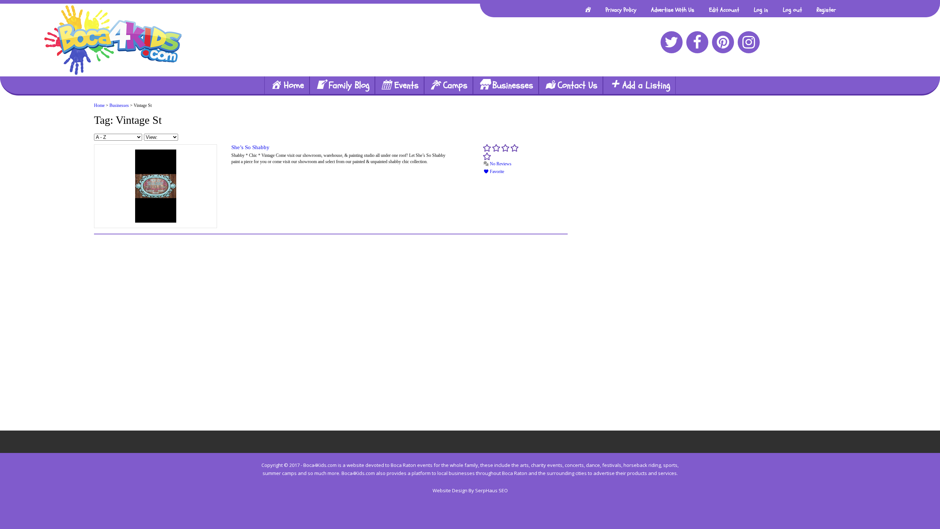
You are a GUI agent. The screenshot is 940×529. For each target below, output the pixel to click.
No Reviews (500, 163)
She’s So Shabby (250, 147)
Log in (761, 10)
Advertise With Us (672, 10)
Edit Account (724, 10)
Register (826, 10)
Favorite (496, 171)
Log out (792, 10)
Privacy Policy (620, 10)
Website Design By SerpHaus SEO (470, 490)
